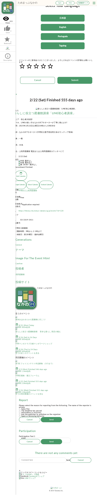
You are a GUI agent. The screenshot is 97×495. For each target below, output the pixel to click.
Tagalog (62, 46)
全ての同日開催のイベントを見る (29, 394)
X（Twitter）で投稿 (31, 474)
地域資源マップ (83, 3)
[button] (94, 3)
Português (63, 36)
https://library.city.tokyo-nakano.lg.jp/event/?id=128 (41, 211)
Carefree (19, 264)
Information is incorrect (31, 412)
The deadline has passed (31, 411)
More (70, 3)
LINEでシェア (30, 478)
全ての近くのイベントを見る (27, 353)
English (62, 27)
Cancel (37, 80)
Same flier (25, 409)
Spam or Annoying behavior (32, 416)
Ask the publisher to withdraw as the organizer (41, 414)
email (23, 438)
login (59, 3)
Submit (74, 80)
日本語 (63, 18)
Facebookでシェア (36, 476)
